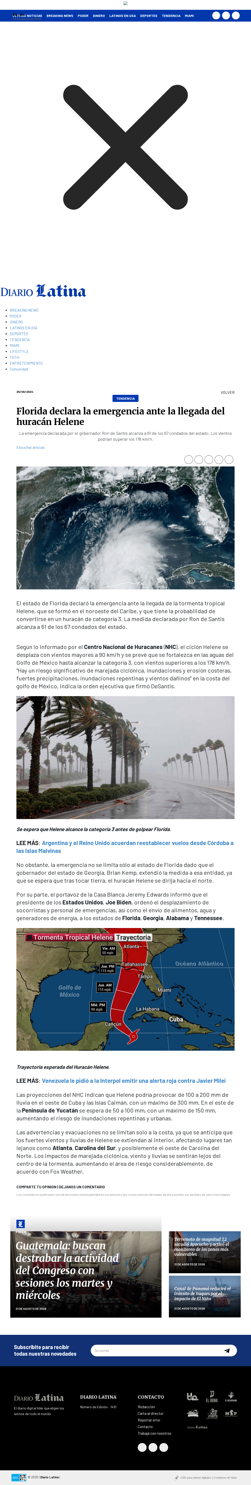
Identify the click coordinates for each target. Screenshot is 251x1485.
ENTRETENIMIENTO (26, 363)
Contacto (145, 1426)
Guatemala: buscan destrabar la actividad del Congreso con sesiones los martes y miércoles (67, 1270)
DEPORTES (148, 15)
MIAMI (189, 15)
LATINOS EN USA (122, 15)
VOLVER (228, 392)
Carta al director (150, 1413)
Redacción (146, 1407)
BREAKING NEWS (24, 310)
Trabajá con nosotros (154, 1433)
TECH (14, 357)
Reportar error (149, 1420)
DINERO (99, 15)
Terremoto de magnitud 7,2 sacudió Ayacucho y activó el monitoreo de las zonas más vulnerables (201, 1247)
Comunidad (19, 369)
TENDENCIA (171, 15)
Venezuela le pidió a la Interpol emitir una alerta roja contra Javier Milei (134, 1080)
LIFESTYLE (19, 351)
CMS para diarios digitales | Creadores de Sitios (208, 1477)
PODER (83, 15)
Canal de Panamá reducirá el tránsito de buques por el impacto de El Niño (202, 1293)
